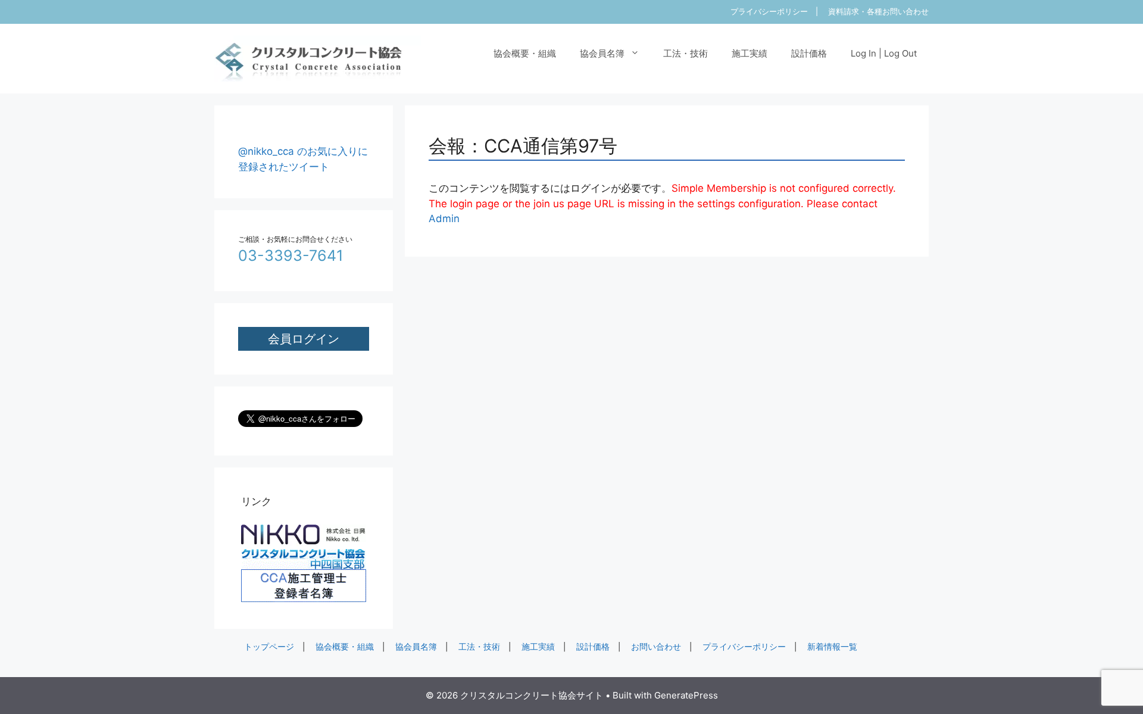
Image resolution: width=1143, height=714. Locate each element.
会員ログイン (303, 338)
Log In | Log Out (884, 53)
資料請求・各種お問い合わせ (878, 11)
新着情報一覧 (832, 646)
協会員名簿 (602, 53)
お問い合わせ (656, 646)
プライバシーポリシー (769, 11)
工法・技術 (685, 53)
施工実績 (749, 53)
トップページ (269, 646)
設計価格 (809, 53)
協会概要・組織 (525, 53)
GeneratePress (686, 695)
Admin (444, 219)
